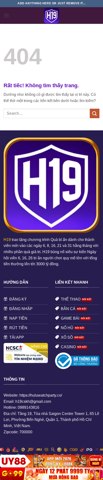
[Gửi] (94, 113)
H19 (7, 240)
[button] (6, 15)
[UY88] (51, 461)
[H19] (51, 15)
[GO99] (51, 473)
